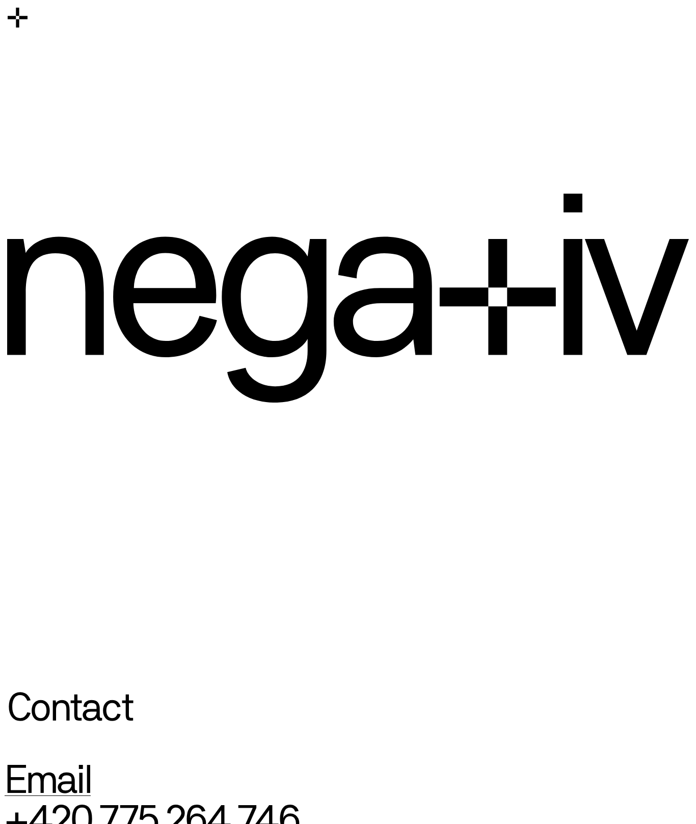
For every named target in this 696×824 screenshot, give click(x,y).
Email (48, 779)
